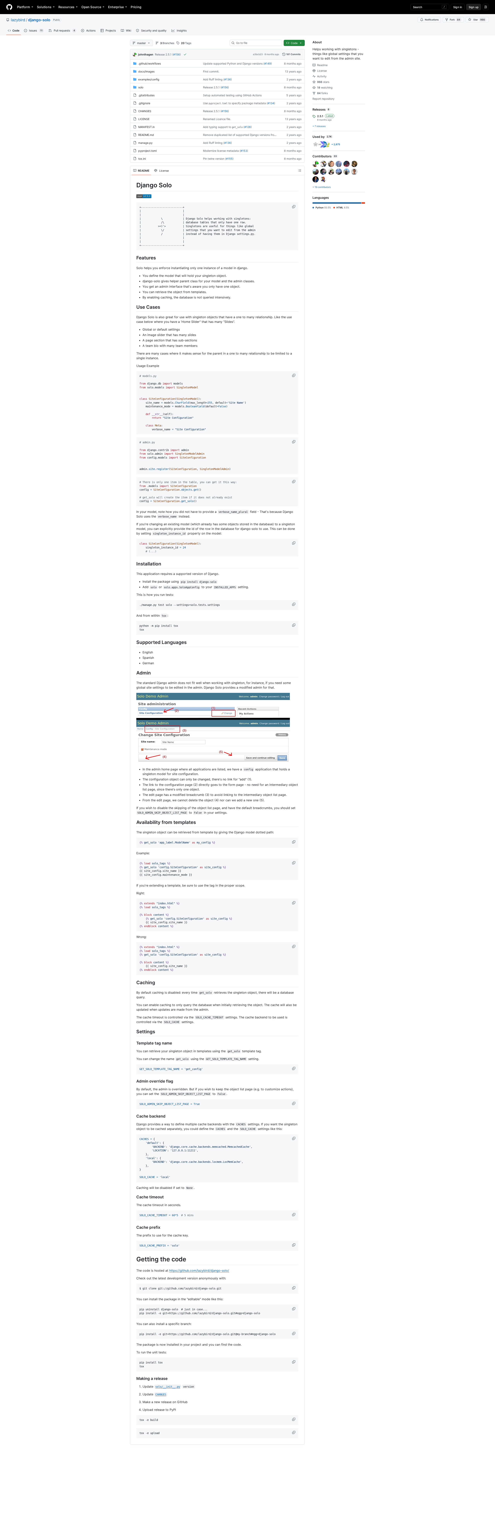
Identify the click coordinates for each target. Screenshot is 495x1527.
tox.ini (142, 158)
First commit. (211, 71)
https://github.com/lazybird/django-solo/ (199, 1270)
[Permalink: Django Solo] (133, 185)
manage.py (145, 142)
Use (205, 103)
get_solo (237, 127)
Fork (455, 19)
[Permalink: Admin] (133, 672)
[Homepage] (9, 7)
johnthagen (145, 54)
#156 (176, 54)
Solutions (44, 7)
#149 (267, 63)
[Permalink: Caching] (133, 982)
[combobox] (257, 43)
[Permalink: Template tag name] (133, 1043)
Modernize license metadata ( (222, 150)
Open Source (91, 7)
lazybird (18, 20)
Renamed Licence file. (217, 119)
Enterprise (116, 7)
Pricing (136, 7)
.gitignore (144, 103)
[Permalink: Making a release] (133, 1378)
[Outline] (299, 170)
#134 (271, 103)
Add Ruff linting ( (213, 79)
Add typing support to (217, 127)
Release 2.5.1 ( (164, 54)
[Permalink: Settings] (133, 1031)
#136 (227, 79)
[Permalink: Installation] (133, 563)
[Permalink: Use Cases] (133, 307)
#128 (247, 127)
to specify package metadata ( (248, 103)
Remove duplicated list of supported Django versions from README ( (246, 134)
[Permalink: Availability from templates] (133, 822)
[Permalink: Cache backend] (133, 1116)
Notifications (432, 19)
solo (140, 87)
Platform (23, 7)
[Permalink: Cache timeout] (133, 1197)
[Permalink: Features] (133, 258)
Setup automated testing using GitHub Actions (232, 95)
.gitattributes (146, 95)
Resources (66, 7)
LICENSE (143, 119)
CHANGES (144, 111)
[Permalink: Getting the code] (133, 1259)
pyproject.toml (218, 103)
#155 (229, 158)
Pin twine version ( (214, 158)
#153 (244, 150)
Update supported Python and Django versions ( (233, 63)
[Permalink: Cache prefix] (133, 1227)
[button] (294, 206)
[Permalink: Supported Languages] (133, 642)
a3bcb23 (258, 54)
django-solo (39, 20)
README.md (146, 134)
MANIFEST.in (146, 127)
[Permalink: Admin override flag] (133, 1081)
